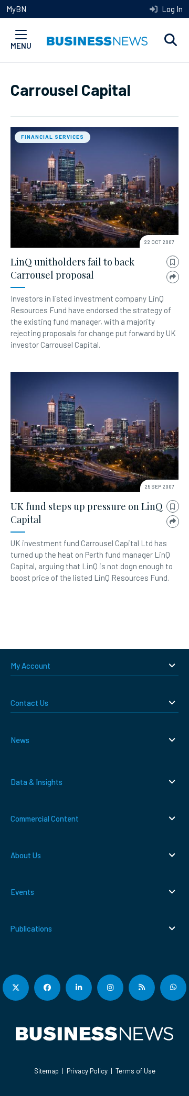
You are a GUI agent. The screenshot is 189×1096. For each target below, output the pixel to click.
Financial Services (52, 137)
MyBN (16, 9)
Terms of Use (135, 1071)
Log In (171, 9)
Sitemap (46, 1071)
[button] (170, 40)
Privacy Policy (87, 1071)
